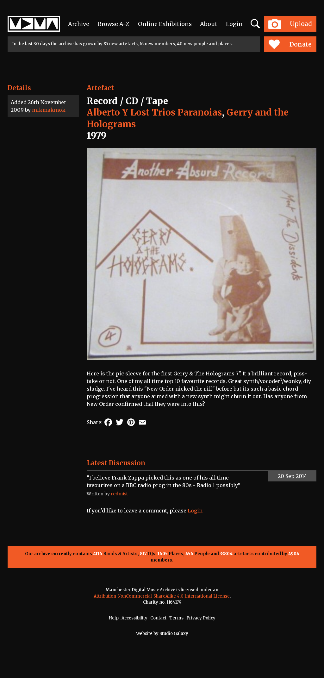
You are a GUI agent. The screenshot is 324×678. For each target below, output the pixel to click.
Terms (176, 618)
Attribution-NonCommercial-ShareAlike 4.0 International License (162, 596)
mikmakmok (48, 110)
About (208, 24)
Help (114, 618)
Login (234, 24)
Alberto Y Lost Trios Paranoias (154, 112)
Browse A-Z (113, 24)
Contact (158, 618)
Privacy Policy (200, 618)
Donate (301, 44)
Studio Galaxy (173, 633)
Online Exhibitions (165, 24)
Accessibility (134, 618)
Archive (78, 24)
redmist (119, 494)
